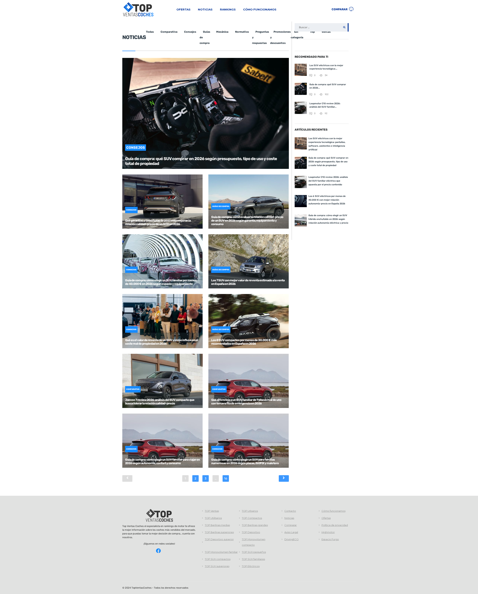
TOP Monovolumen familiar (221, 551)
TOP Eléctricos (251, 566)
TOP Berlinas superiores (219, 532)
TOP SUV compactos (217, 559)
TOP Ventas (212, 510)
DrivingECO (291, 539)
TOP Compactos (252, 517)
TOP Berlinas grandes (255, 525)
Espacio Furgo (330, 539)
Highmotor (328, 532)
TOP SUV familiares (253, 559)
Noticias (205, 9)
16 (225, 478)
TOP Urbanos (250, 510)
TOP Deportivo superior (219, 539)
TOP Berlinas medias (217, 525)
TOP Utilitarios (213, 517)
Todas (150, 31)
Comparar (340, 9)
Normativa (242, 31)
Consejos (190, 31)
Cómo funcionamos (259, 9)
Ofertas (183, 9)
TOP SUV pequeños (254, 551)
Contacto (290, 510)
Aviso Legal (291, 532)
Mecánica (222, 31)
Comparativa (169, 31)
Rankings (228, 9)
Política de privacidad (335, 525)
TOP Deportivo (251, 532)
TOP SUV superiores (217, 566)
